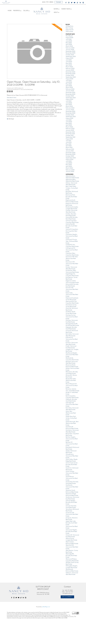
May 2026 (69, 42)
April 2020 (69, 166)
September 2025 (71, 56)
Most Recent (69, 36)
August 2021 (69, 139)
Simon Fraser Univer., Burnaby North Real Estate (72, 464)
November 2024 (70, 73)
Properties (16, 10)
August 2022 (69, 118)
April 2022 (69, 125)
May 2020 (69, 164)
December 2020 (70, 152)
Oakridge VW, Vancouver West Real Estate (72, 404)
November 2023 (70, 94)
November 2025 (70, 53)
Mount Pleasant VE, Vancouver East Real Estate (22, 89)
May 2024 (69, 84)
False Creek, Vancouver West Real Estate (72, 294)
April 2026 (69, 44)
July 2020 (69, 161)
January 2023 (70, 109)
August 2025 (69, 58)
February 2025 (70, 68)
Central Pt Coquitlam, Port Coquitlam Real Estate (72, 231)
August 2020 (69, 159)
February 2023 (70, 108)
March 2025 (69, 66)
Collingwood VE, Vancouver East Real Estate (72, 250)
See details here (11, 97)
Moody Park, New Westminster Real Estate (71, 380)
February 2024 (70, 89)
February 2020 (70, 169)
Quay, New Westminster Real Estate (71, 413)
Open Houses (70, 29)
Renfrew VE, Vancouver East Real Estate (72, 444)
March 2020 (69, 168)
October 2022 (70, 115)
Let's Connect (67, 596)
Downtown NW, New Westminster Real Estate (72, 258)
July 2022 (68, 120)
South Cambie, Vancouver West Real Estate (72, 473)
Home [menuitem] (9, 10)
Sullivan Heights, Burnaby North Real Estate (71, 502)
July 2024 (68, 80)
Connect (58, 2)
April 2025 (69, 65)
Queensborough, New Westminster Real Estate (72, 423)
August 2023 (69, 99)
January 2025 (70, 70)
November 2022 (70, 113)
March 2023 (69, 106)
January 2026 (70, 49)
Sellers (25, 10)
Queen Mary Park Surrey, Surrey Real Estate (71, 418)
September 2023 (71, 97)
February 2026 (70, 48)
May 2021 (68, 144)
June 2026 (69, 41)
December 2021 (70, 132)
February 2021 (70, 149)
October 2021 (69, 135)
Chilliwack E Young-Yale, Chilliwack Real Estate (72, 241)
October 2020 (70, 156)
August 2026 (69, 37)
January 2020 (70, 171)
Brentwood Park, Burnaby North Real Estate (71, 196)
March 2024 (69, 87)
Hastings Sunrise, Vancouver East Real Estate (72, 317)
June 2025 (69, 61)
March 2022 (69, 127)
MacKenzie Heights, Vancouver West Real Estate (72, 354)
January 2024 (70, 90)
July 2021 (68, 140)
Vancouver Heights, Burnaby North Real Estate (71, 531)
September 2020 (71, 157)
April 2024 (69, 85)
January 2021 (70, 151)
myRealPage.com (46, 606)
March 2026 (69, 46)
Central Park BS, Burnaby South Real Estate (71, 226)
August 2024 (69, 78)
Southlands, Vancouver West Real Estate (72, 487)
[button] (66, 2)
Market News (65, 9)
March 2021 (69, 147)
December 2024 (70, 72)
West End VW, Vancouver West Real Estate (72, 547)
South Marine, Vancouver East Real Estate (72, 478)
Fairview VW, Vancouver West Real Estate (72, 289)
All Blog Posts (69, 26)
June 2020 (69, 163)
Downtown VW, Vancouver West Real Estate (72, 263)
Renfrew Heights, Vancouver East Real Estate (72, 439)
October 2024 (70, 75)
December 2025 (70, 51)
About (56, 12)
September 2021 (70, 137)
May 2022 (69, 123)
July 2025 (69, 60)
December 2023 (70, 92)
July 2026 (68, 39)
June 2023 (69, 103)
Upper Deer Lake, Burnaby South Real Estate (71, 523)
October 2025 (70, 54)
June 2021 (69, 142)
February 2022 (70, 128)
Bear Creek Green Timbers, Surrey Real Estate (72, 188)
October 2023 (70, 96)
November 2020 (70, 154)
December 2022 (70, 111)
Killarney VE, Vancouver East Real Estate (72, 339)
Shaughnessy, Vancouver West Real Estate (72, 456)
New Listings (69, 28)
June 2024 (69, 82)
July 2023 (68, 101)
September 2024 (71, 77)
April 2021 (68, 145)
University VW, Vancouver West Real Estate (72, 514)
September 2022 (71, 116)
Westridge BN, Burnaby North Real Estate (71, 555)
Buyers (56, 9)
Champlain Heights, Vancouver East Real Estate (72, 236)
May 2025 (69, 63)
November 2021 (70, 133)
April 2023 (69, 104)
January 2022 (70, 130)
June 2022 (69, 121)
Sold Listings (69, 31)
